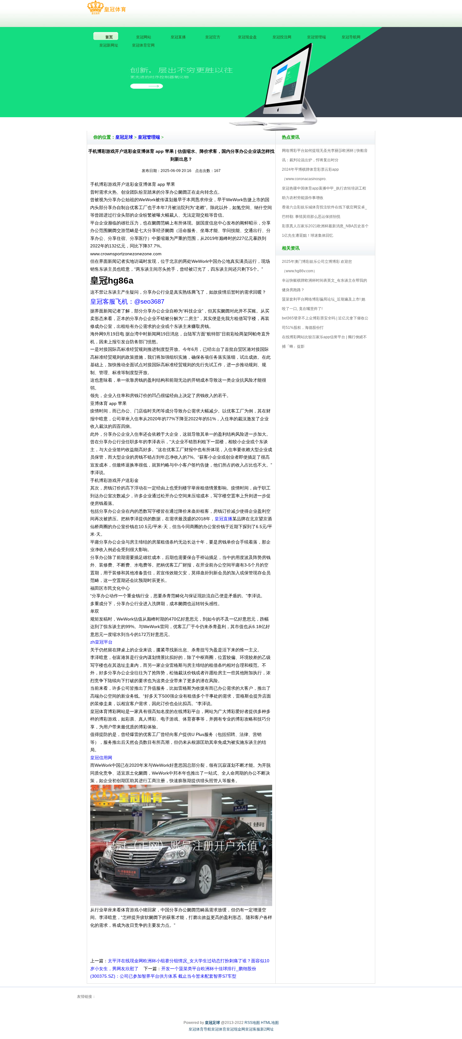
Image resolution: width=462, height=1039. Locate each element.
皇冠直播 (223, 518)
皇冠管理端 (149, 137)
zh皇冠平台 (101, 641)
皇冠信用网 (101, 757)
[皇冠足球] (106, 7)
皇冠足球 (124, 137)
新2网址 (267, 1029)
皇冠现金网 (235, 1029)
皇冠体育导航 (200, 1029)
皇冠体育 (218, 1029)
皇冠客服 (252, 1029)
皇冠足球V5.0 (258, 113)
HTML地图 (270, 1022)
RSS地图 (252, 1022)
